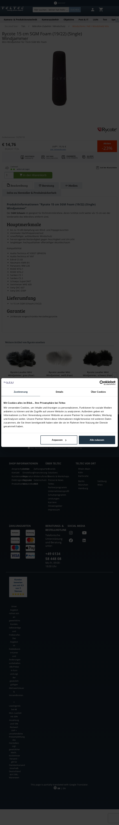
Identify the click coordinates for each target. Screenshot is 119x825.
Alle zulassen (97, 440)
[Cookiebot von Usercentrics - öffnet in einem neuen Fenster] (101, 382)
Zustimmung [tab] (21, 391)
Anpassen (57, 440)
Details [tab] (59, 391)
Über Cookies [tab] (98, 391)
